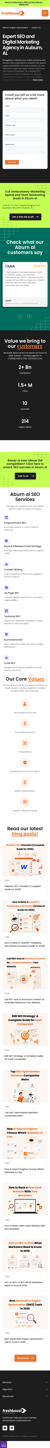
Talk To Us (23, 476)
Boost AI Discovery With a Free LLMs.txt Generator (23, 3)
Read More (23, 1358)
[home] (13, 13)
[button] (45, 13)
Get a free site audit (23, 216)
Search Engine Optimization (15, 28)
